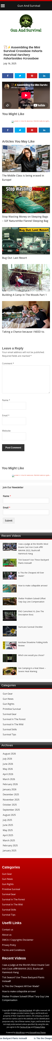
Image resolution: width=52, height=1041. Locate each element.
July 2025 (7, 820)
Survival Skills (10, 729)
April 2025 (8, 835)
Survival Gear (10, 714)
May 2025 (8, 830)
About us (7, 934)
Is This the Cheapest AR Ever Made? (20, 986)
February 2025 (10, 845)
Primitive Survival (12, 708)
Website (6, 430)
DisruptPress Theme (38, 1032)
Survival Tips (9, 734)
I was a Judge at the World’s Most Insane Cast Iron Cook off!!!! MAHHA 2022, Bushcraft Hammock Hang (25, 968)
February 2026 (10, 784)
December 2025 (11, 794)
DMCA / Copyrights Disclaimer (17, 939)
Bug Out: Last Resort (14, 257)
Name (6, 400)
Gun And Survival (28, 6)
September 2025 (11, 809)
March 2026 (9, 779)
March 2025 (9, 840)
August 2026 (9, 753)
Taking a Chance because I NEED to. (23, 331)
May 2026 (8, 768)
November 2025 (11, 799)
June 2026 (8, 763)
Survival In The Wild (13, 724)
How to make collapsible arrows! (19, 991)
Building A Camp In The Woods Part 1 (24, 294)
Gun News (8, 698)
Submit (8, 520)
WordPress (20, 1032)
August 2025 (9, 814)
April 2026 (8, 774)
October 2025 (10, 804)
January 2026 (9, 789)
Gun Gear (8, 693)
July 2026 (7, 758)
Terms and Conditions (13, 950)
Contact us (7, 929)
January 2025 (9, 850)
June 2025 (8, 825)
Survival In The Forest (14, 719)
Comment (8, 363)
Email (5, 415)
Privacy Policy (9, 945)
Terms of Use (25, 1027)
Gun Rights (8, 703)
